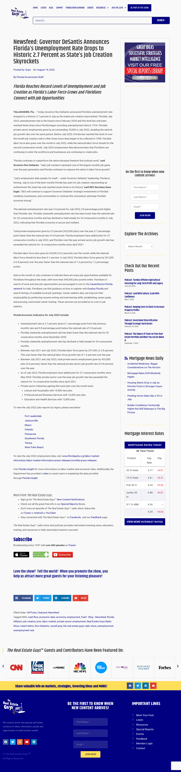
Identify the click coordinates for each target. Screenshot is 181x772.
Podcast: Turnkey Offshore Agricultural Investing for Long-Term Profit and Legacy (144, 281)
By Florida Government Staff (28, 77)
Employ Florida (96, 288)
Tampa (28, 442)
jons (39, 621)
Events (90, 8)
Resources (101, 8)
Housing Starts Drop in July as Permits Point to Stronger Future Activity (144, 386)
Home (35, 8)
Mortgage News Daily (146, 359)
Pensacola (30, 434)
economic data (47, 617)
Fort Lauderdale (33, 416)
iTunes (27, 512)
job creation (29, 621)
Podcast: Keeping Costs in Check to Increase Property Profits (144, 308)
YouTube (50, 512)
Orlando (29, 429)
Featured (42, 612)
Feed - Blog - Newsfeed (93, 617)
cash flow (33, 617)
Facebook (75, 517)
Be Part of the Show (139, 8)
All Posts (32, 612)
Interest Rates (152, 521)
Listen (43, 8)
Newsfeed (53, 612)
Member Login (144, 743)
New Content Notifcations (71, 499)
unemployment (105, 626)
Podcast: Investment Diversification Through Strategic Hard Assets (141, 322)
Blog (51, 8)
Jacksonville (31, 420)
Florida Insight (26, 469)
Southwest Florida (34, 438)
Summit (59, 8)
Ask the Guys (117, 8)
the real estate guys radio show (79, 626)
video (46, 473)
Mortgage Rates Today (145, 445)
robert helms (27, 626)
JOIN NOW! (145, 215)
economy (61, 617)
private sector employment (71, 621)
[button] (23, 598)
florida (110, 617)
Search (160, 20)
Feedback (96, 517)
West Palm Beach (34, 447)
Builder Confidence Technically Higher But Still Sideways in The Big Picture (146, 409)
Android (38, 512)
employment (73, 617)
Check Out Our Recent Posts (142, 268)
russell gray (56, 626)
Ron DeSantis (42, 626)
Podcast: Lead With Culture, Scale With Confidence (142, 295)
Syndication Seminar (75, 8)
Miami (28, 425)
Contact (140, 748)
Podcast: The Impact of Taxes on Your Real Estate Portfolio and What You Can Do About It (144, 337)
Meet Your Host (145, 715)
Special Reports (69, 504)
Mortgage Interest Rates (144, 433)
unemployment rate (23, 630)
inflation (17, 621)
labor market (49, 621)
